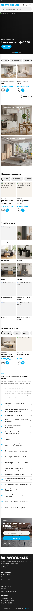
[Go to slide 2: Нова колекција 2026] (16, 52)
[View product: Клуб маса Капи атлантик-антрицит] (3, 362)
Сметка (3, 589)
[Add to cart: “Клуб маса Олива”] (23, 362)
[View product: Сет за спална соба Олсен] (18, 90)
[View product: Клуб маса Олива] (18, 362)
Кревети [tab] (6, 178)
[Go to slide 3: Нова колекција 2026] (20, 52)
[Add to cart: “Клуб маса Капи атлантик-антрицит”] (7, 362)
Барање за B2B (6, 586)
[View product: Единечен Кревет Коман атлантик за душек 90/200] (3, 210)
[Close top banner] (31, 1)
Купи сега (6, 46)
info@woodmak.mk (8, 600)
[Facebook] (10, 543)
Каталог (4, 577)
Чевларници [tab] (17, 178)
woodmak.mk (6, 574)
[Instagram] (5, 543)
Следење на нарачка (8, 591)
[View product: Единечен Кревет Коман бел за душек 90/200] (18, 210)
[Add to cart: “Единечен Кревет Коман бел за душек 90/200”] (23, 210)
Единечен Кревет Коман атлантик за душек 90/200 (7, 201)
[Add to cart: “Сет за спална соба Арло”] (7, 90)
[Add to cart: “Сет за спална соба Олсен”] (23, 90)
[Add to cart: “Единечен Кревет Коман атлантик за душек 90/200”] (7, 210)
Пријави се (16, 538)
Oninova (26, 608)
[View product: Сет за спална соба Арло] (3, 90)
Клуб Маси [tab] (6, 333)
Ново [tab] (5, 60)
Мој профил (5, 579)
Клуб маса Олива (23, 354)
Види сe (26, 96)
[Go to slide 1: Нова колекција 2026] (13, 52)
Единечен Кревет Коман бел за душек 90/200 (24, 201)
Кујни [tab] (25, 333)
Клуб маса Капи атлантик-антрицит (8, 355)
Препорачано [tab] (16, 60)
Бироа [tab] (17, 333)
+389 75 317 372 (6, 598)
